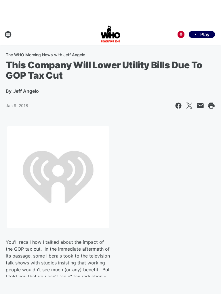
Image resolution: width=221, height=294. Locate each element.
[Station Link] (110, 34)
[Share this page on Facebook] (178, 106)
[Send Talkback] (181, 34)
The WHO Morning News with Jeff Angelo (45, 54)
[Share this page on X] (189, 106)
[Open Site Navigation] (8, 34)
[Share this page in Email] (200, 106)
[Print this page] (211, 106)
